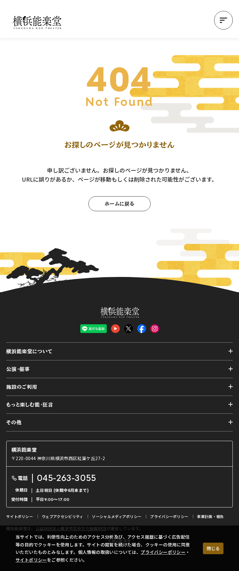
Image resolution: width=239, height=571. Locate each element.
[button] (223, 20)
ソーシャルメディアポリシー (116, 516)
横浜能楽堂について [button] (29, 351)
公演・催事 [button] (18, 369)
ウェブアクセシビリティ (62, 516)
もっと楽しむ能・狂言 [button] (29, 404)
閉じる (213, 548)
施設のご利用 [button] (21, 386)
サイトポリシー (31, 560)
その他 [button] (13, 422)
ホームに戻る (119, 203)
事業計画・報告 (210, 516)
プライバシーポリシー (163, 552)
